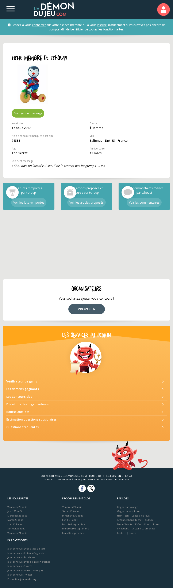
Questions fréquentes (22, 427)
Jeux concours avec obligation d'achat (28, 561)
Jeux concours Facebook (21, 557)
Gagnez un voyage (127, 507)
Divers (132, 533)
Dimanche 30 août (72, 515)
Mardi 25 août (15, 519)
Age (14, 148)
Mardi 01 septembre (73, 524)
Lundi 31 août (69, 519)
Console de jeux (140, 515)
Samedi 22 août (16, 528)
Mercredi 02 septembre (75, 528)
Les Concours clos (19, 397)
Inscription (18, 123)
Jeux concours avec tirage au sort (26, 548)
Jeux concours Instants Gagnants (25, 553)
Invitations (123, 528)
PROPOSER (86, 309)
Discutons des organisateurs (27, 404)
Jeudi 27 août (14, 511)
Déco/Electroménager (144, 528)
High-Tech (123, 515)
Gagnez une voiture (128, 511)
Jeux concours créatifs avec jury (25, 570)
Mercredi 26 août (17, 515)
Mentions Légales (69, 479)
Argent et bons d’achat (129, 519)
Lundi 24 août (15, 524)
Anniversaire (97, 148)
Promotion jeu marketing (21, 579)
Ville (92, 136)
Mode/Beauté (124, 524)
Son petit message (23, 161)
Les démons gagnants (22, 389)
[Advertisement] (86, 244)
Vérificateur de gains (21, 381)
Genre (93, 123)
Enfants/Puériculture (147, 524)
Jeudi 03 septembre (73, 533)
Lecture (121, 533)
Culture (149, 519)
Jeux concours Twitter (19, 574)
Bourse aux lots (17, 412)
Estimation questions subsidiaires (31, 419)
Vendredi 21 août (17, 533)
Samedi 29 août (71, 511)
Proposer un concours (97, 479)
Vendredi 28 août (17, 507)
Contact (49, 479)
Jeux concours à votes (19, 565)
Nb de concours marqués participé (33, 136)
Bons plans (122, 479)
